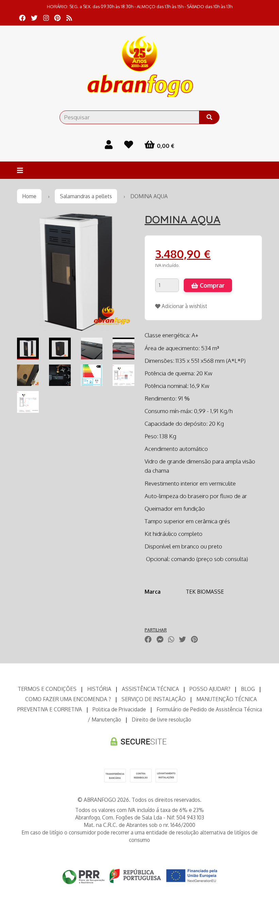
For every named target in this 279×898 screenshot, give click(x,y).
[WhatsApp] (171, 639)
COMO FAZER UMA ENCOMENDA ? (68, 699)
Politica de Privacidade (119, 709)
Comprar (211, 285)
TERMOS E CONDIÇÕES (47, 688)
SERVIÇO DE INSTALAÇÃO (153, 699)
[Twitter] (34, 18)
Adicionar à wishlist (183, 306)
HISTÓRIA (99, 688)
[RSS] (69, 18)
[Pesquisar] (209, 117)
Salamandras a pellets (86, 196)
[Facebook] (22, 18)
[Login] (109, 144)
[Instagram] (46, 18)
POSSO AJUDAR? (210, 688)
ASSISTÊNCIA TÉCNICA (150, 688)
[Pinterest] (57, 18)
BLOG (248, 688)
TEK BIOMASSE (205, 591)
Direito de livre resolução (161, 719)
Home (29, 196)
